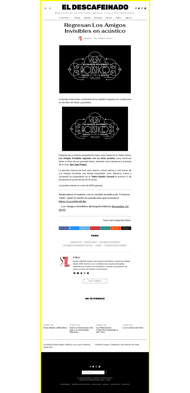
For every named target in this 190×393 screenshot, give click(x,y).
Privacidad (96, 384)
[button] (106, 372)
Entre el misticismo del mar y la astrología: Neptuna (81, 329)
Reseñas (87, 18)
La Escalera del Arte (132, 327)
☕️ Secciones (64, 18)
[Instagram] (142, 8)
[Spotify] (145, 8)
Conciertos (76, 242)
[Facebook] (136, 8)
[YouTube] (77, 273)
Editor (76, 257)
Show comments (95, 281)
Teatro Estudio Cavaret (115, 245)
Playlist (118, 18)
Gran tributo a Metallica (55, 327)
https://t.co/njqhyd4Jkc (72, 201)
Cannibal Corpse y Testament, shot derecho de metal (117, 344)
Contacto (125, 384)
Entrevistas (98, 18)
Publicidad (115, 384)
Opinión (109, 18)
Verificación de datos (81, 384)
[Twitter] (138, 8)
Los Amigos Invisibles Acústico (78, 245)
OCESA (98, 245)
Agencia (129, 18)
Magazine (101, 38)
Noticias (77, 18)
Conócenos (65, 384)
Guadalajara (91, 242)
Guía (95, 38)
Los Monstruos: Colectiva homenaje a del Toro (107, 329)
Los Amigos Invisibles (109, 242)
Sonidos (109, 38)
